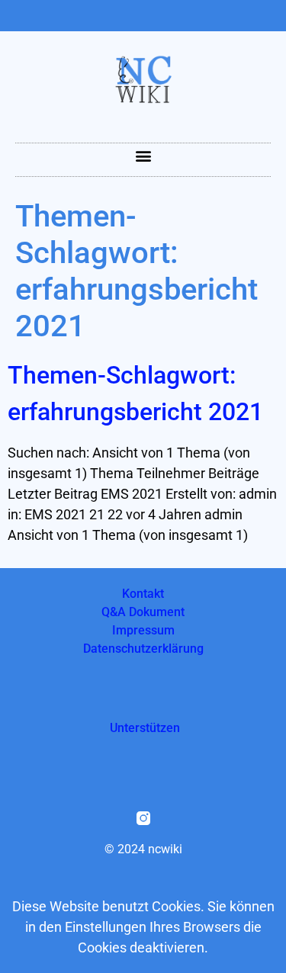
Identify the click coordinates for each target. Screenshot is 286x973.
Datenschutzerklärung (143, 648)
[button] (143, 156)
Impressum (143, 630)
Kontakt (143, 593)
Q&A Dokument (143, 612)
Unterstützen (145, 728)
